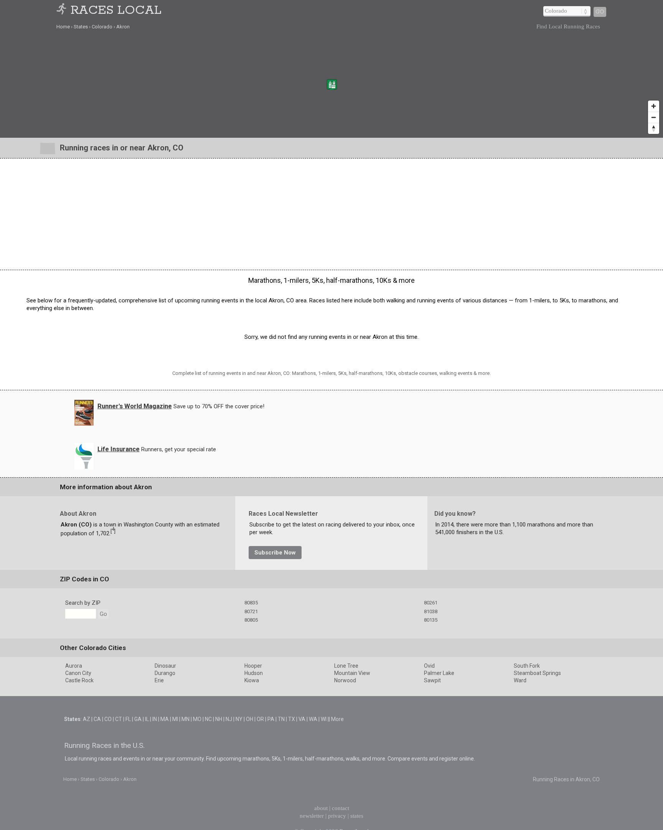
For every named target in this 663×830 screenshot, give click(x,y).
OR (260, 719)
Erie (159, 680)
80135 (430, 620)
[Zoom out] (653, 117)
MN (185, 719)
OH (249, 719)
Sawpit (432, 680)
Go (599, 11)
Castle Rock (79, 680)
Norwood (345, 680)
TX (291, 719)
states (356, 816)
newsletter (312, 816)
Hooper (253, 666)
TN (281, 719)
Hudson (253, 673)
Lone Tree (346, 666)
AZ (86, 719)
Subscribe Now (275, 552)
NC (208, 719)
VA (302, 719)
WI (324, 719)
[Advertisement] (331, 214)
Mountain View (352, 673)
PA (270, 719)
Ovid (429, 666)
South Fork (527, 666)
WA (313, 719)
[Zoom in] (653, 106)
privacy (337, 816)
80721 (251, 611)
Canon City (78, 673)
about (321, 808)
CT (118, 719)
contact (340, 808)
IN (154, 719)
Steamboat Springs (537, 673)
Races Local (116, 10)
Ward (520, 680)
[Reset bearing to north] (653, 128)
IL (147, 719)
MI (175, 719)
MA (164, 719)
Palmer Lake (439, 673)
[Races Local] (62, 10)
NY (239, 719)
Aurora (73, 666)
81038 (430, 611)
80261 (430, 603)
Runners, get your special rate (178, 449)
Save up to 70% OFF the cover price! (218, 406)
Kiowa (251, 680)
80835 (251, 603)
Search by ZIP (83, 602)
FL (128, 719)
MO (197, 719)
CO (108, 719)
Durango (165, 673)
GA (138, 719)
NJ (229, 719)
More (337, 719)
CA (97, 719)
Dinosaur (165, 666)
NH (218, 719)
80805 (251, 620)
